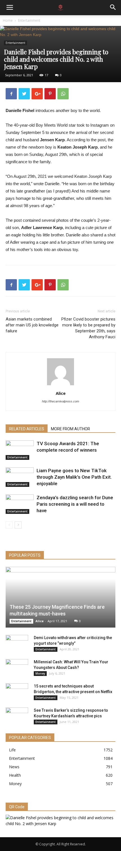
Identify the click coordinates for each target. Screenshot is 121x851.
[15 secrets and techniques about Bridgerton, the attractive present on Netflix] (17, 691)
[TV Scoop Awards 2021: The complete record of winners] (20, 450)
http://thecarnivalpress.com (60, 401)
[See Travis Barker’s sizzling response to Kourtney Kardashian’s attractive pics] (17, 715)
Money (40, 673)
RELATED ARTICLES (26, 429)
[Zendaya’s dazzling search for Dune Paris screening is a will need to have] (20, 504)
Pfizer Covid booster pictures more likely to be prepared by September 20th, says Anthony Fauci (88, 328)
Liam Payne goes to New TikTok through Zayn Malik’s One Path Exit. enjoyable (74, 477)
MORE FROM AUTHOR (70, 429)
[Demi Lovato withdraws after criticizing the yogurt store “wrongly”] (17, 643)
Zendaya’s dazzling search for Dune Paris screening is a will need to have (75, 504)
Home (8, 20)
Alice (61, 393)
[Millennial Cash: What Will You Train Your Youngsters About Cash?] (17, 667)
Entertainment (29, 20)
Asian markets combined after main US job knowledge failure (32, 325)
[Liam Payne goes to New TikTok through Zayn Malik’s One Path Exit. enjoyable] (20, 477)
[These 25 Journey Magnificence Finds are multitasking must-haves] (60, 597)
